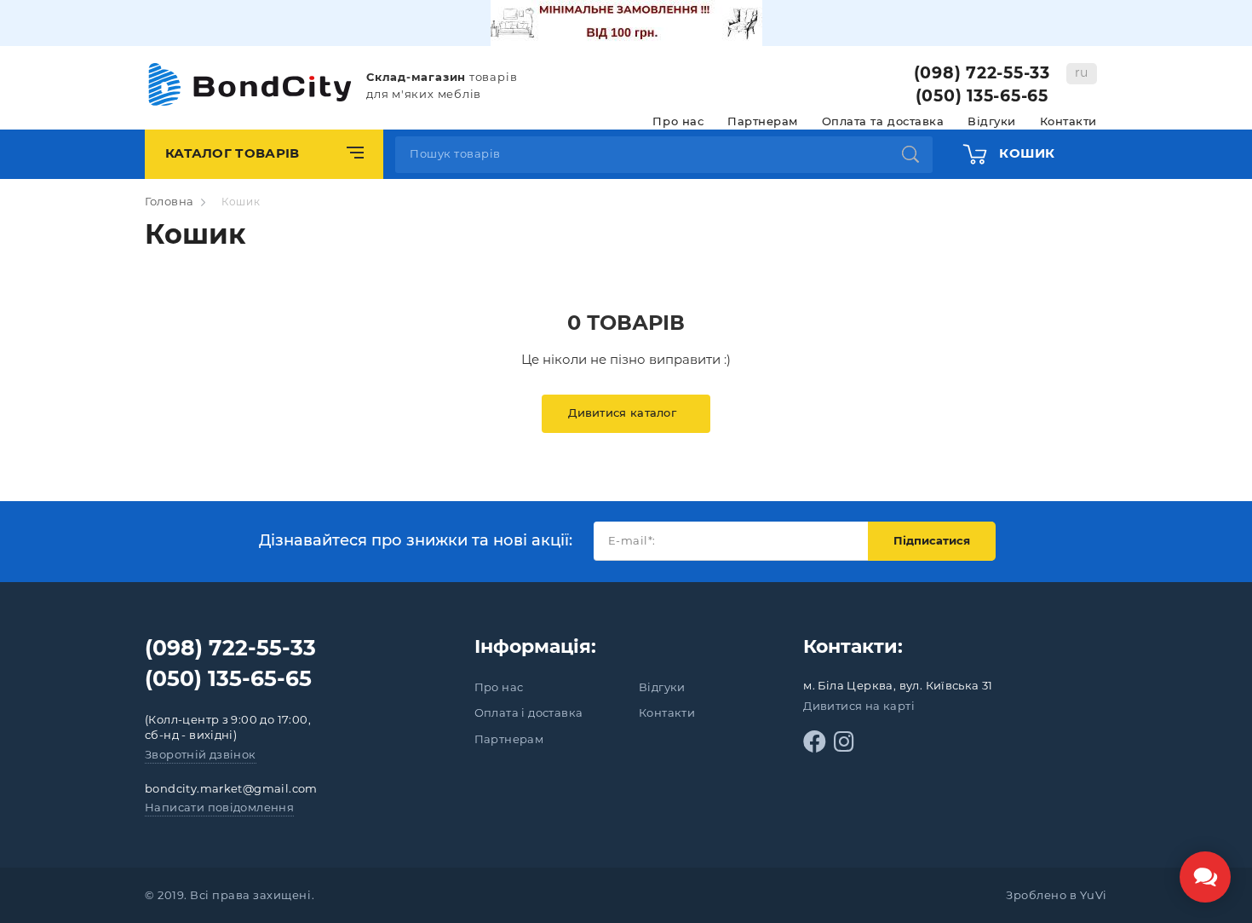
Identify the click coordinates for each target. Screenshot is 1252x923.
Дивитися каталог (622, 412)
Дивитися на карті (859, 705)
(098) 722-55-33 (982, 73)
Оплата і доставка (528, 712)
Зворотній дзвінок (200, 754)
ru (1081, 72)
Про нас (678, 121)
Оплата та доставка (883, 121)
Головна (169, 201)
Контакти (1068, 121)
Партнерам (762, 121)
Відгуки (992, 121)
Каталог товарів (232, 153)
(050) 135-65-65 (982, 96)
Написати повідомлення (219, 807)
